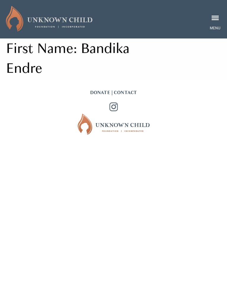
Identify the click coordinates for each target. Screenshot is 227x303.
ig (113, 107)
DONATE (100, 92)
